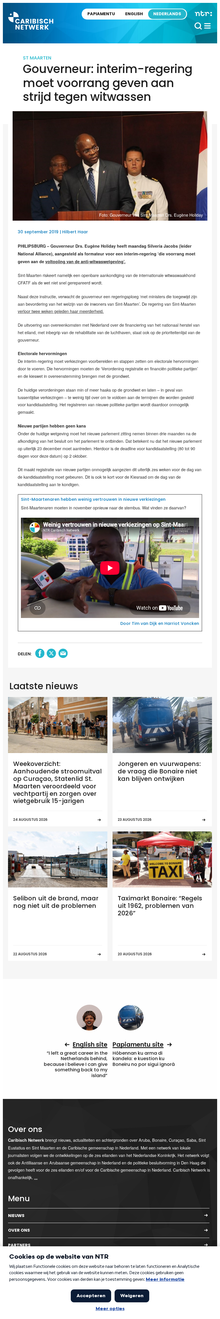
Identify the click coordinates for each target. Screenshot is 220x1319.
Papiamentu (101, 14)
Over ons (19, 1230)
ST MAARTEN (37, 58)
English (134, 14)
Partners (19, 1245)
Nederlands (167, 14)
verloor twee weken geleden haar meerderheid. (61, 311)
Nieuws (16, 1215)
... (36, 1177)
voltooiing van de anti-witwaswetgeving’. (85, 261)
